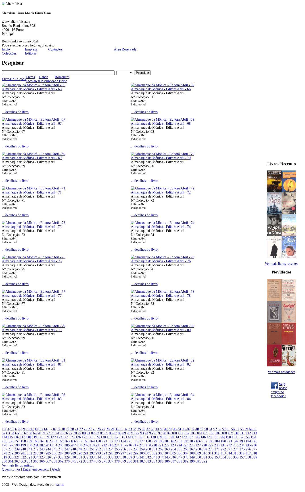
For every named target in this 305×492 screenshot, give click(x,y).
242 (35, 449)
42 (170, 429)
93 (142, 433)
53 (219, 429)
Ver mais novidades (281, 372)
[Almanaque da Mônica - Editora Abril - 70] (162, 154)
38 (152, 429)
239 (17, 449)
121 (47, 437)
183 (179, 441)
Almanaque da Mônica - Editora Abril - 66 (161, 89)
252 (98, 449)
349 (192, 457)
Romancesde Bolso (62, 79)
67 (26, 433)
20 (72, 429)
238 (10, 449)
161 (42, 441)
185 (192, 441)
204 (54, 445)
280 (17, 453)
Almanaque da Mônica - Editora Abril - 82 (161, 364)
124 (65, 437)
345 (167, 457)
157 (17, 441)
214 (116, 445)
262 (160, 449)
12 (36, 429)
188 (210, 441)
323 (29, 457)
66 (21, 433)
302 (154, 453)
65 (17, 433)
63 (8, 433)
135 (134, 437)
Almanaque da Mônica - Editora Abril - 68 (161, 123)
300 (142, 453)
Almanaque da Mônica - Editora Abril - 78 (161, 295)
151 (234, 437)
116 (16, 437)
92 (137, 433)
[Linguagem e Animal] (289, 191)
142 (178, 437)
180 (160, 441)
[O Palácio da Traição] (274, 213)
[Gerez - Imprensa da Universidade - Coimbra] (274, 321)
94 (146, 433)
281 (23, 453)
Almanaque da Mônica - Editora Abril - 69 (32, 158)
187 (204, 441)
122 (53, 437)
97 (160, 433)
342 (148, 457)
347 (179, 457)
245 (54, 449)
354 (223, 457)
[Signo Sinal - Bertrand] (274, 343)
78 (75, 433)
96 (155, 433)
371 (73, 461)
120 (40, 437)
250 (85, 449)
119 (34, 437)
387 (173, 461)
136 (140, 437)
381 (135, 461)
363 (23, 461)
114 (4, 437)
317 (248, 453)
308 (192, 453)
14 (45, 429)
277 (254, 449)
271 (217, 449)
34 (134, 429)
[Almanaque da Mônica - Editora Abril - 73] (33, 223)
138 (153, 437)
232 (229, 445)
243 (42, 449)
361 (10, 461)
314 (229, 453)
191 (229, 441)
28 (108, 429)
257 (129, 449)
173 (117, 441)
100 (174, 433)
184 (185, 441)
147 (209, 437)
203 (48, 445)
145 (197, 437)
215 (123, 445)
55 (228, 429)
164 (60, 441)
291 (85, 453)
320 (10, 457)
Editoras (31, 53)
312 (216, 453)
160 (35, 441)
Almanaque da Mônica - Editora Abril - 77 (32, 295)
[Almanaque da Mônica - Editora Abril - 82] (162, 360)
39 (157, 429)
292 (92, 453)
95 (151, 433)
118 (28, 437)
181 (167, 441)
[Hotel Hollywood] (289, 257)
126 (78, 437)
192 (235, 441)
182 (173, 441)
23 (85, 429)
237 (4, 449)
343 (154, 457)
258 (135, 449)
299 (135, 453)
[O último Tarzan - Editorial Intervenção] (289, 365)
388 (179, 461)
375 (98, 461)
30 (117, 429)
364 (29, 461)
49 (201, 429)
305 (173, 453)
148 (215, 437)
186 (198, 441)
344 (160, 457)
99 (169, 433)
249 (79, 449)
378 (117, 461)
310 (204, 453)
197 (10, 445)
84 (102, 433)
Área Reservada (125, 49)
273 (229, 449)
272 (223, 449)
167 (79, 441)
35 (139, 429)
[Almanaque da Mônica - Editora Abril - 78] (162, 291)
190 (223, 441)
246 (60, 449)
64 (12, 433)
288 (67, 453)
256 (123, 449)
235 (248, 445)
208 (79, 445)
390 (192, 461)
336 (110, 457)
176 (135, 441)
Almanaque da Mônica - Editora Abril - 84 (161, 399)
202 (42, 445)
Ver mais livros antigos (18, 465)
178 (148, 441)
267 (192, 449)
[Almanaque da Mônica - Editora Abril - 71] (33, 188)
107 (218, 433)
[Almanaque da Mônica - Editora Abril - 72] (162, 188)
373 (85, 461)
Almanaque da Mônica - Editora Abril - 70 (161, 158)
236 (254, 445)
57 (237, 429)
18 (63, 429)
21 (76, 429)
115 (10, 437)
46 (188, 429)
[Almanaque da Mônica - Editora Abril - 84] (162, 395)
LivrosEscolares (32, 79)
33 (130, 429)
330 (73, 457)
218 (141, 445)
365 (35, 461)
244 (48, 449)
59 (246, 429)
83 (97, 433)
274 (235, 449)
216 (129, 445)
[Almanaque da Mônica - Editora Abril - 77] (33, 291)
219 (148, 445)
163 (54, 441)
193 (242, 441)
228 (204, 445)
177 (142, 441)
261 (154, 449)
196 (4, 445)
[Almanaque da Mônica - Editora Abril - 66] (162, 85)
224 (179, 445)
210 (92, 445)
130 (103, 437)
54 (224, 429)
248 (73, 449)
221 (160, 445)
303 (160, 453)
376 (104, 461)
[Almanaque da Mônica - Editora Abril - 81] (33, 360)
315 (235, 453)
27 (103, 429)
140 (165, 437)
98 (164, 433)
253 (104, 449)
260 (148, 449)
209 (85, 445)
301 (148, 453)
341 (142, 457)
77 (70, 433)
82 (93, 433)
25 (94, 429)
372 (79, 461)
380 (129, 461)
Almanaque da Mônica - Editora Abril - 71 (32, 192)
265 (179, 449)
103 (193, 433)
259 (142, 449)
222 (166, 445)
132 (115, 437)
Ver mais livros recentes (281, 263)
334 (98, 457)
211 (98, 445)
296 (117, 453)
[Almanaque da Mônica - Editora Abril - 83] (33, 395)
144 (190, 437)
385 (160, 461)
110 (236, 433)
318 (254, 453)
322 (23, 457)
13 (41, 429)
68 (30, 433)
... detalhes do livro (15, 112)
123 (59, 437)
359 (254, 457)
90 (128, 433)
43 (175, 429)
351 (204, 457)
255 (117, 449)
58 (242, 429)
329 (67, 457)
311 (210, 453)
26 (99, 429)
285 (48, 453)
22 (81, 429)
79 (79, 433)
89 (124, 433)
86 (111, 433)
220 (154, 445)
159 (29, 441)
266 (185, 449)
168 (85, 441)
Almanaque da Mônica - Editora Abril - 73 (32, 227)
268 (198, 449)
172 (110, 441)
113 (254, 433)
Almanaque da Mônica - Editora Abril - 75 (32, 261)
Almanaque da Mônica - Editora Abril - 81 (32, 364)
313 (223, 453)
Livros (6, 79)
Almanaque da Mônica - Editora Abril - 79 (32, 330)
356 (235, 457)
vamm (59, 484)
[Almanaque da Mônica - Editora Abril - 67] (33, 119)
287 (60, 453)
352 (210, 457)
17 (59, 429)
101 (180, 433)
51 (210, 429)
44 (179, 429)
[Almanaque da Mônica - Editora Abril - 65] (33, 85)
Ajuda (56, 469)
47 (192, 429)
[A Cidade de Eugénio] (289, 235)
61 (255, 429)
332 (85, 457)
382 (142, 461)
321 (17, 457)
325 (42, 457)
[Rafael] (274, 257)
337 (117, 457)
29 (112, 429)
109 (230, 433)
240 (23, 449)
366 (42, 461)
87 (115, 433)
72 (48, 433)
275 (242, 449)
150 (228, 437)
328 (60, 457)
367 (48, 461)
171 (104, 441)
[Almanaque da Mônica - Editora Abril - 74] (162, 223)
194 (248, 441)
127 (84, 437)
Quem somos (11, 469)
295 (110, 453)
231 (223, 445)
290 (79, 453)
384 (154, 461)
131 (109, 437)
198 (17, 445)
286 (54, 453)
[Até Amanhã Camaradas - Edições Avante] (274, 365)
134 (128, 437)
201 (35, 445)
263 (167, 449)
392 (204, 461)
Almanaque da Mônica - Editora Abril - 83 (32, 399)
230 (216, 445)
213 (110, 445)
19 (67, 429)
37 (148, 429)
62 (3, 433)
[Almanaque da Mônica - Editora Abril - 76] (162, 257)
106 (211, 433)
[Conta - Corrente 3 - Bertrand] (289, 343)
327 (54, 457)
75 (61, 433)
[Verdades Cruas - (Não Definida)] (274, 299)
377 (110, 461)
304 (167, 453)
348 (185, 457)
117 (22, 437)
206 (67, 445)
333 (92, 457)
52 (215, 429)
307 (185, 453)
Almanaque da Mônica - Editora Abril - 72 (161, 192)
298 (129, 453)
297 (123, 453)
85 (106, 433)
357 (242, 457)
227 (198, 445)
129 (97, 437)
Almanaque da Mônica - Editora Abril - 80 (161, 330)
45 (184, 429)
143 (184, 437)
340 (135, 457)
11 (32, 429)
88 (119, 433)
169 (92, 441)
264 (173, 449)
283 (35, 453)
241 (29, 449)
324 (35, 457)
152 (240, 437)
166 (73, 441)
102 (186, 433)
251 (92, 449)
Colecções (9, 53)
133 (122, 437)
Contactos (55, 49)
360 (4, 461)
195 (254, 441)
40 (161, 429)
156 (10, 441)
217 (135, 445)
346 (173, 457)
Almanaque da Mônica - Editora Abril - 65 (32, 89)
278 (4, 453)
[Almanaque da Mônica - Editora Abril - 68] (162, 119)
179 (154, 441)
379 (123, 461)
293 (98, 453)
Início (6, 49)
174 (123, 441)
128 (90, 437)
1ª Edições (18, 79)
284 (42, 453)
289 (73, 453)
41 (166, 429)
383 (148, 461)
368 (54, 461)
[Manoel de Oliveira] (274, 235)
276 (248, 449)
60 (251, 429)
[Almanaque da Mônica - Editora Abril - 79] (33, 326)
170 (98, 441)
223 (173, 445)
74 (57, 433)
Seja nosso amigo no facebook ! (279, 387)
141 (172, 437)
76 (66, 433)
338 (123, 457)
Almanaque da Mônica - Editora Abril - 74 (161, 227)
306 (179, 453)
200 (29, 445)
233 (235, 445)
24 (90, 429)
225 (185, 445)
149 (222, 437)
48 (197, 429)
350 (198, 457)
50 (206, 429)
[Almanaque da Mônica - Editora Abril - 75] (33, 257)
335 (104, 457)
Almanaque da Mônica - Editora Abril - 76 (161, 261)
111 (242, 433)
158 (23, 441)
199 (23, 445)
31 (121, 429)
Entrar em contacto (36, 469)
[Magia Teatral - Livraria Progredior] (289, 321)
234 (241, 445)
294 (104, 453)
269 (204, 449)
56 (233, 429)
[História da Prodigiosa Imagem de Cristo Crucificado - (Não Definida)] (289, 299)
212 (104, 445)
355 (229, 457)
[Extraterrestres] (274, 191)
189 (217, 441)
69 (35, 433)
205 (60, 445)
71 (44, 433)
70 (39, 433)
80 (84, 433)
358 (248, 457)
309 (198, 453)
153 (247, 437)
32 (125, 429)
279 (10, 453)
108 (224, 433)
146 (203, 437)
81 (88, 433)
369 (60, 461)
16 (54, 429)
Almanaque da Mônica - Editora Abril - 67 (32, 123)
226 (191, 445)
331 (79, 457)
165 (67, 441)
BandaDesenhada (47, 79)
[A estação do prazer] (289, 213)
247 (67, 449)
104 (199, 433)
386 (167, 461)
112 (248, 433)
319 (4, 457)
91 (133, 433)
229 (210, 445)
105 (205, 433)
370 (67, 461)
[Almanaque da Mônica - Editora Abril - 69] (33, 154)
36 (143, 429)
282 (29, 453)
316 (241, 453)
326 (48, 457)
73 (52, 433)
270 (210, 449)
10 (27, 429)
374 (92, 461)
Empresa (31, 49)
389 (185, 461)
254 (110, 449)
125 (72, 437)
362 (17, 461)
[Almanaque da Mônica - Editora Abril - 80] (162, 326)
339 (129, 457)
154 (253, 437)
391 (198, 461)
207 (73, 445)
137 (147, 437)
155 (4, 441)
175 (129, 441)
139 (159, 437)
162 (48, 441)
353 (217, 457)
